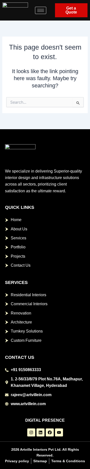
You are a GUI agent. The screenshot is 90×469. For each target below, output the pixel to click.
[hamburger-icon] (40, 10)
